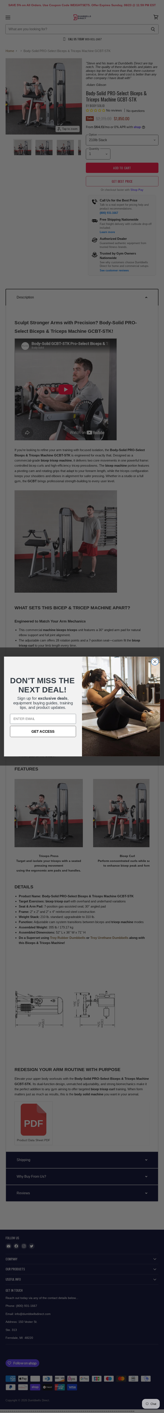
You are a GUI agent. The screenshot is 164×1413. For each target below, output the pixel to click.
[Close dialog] (154, 661)
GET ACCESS (43, 731)
